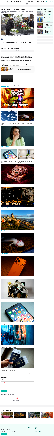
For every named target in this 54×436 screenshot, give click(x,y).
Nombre (2, 379)
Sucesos (50, 14)
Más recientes (4, 394)
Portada (7, 1)
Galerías (11, 1)
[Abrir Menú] (52, 1)
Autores (29, 428)
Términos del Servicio (38, 428)
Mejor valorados (11, 394)
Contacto (36, 427)
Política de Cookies (38, 431)
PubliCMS (16, 431)
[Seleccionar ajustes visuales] (50, 1)
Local (49, 27)
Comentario (3, 382)
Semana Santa (42, 1)
